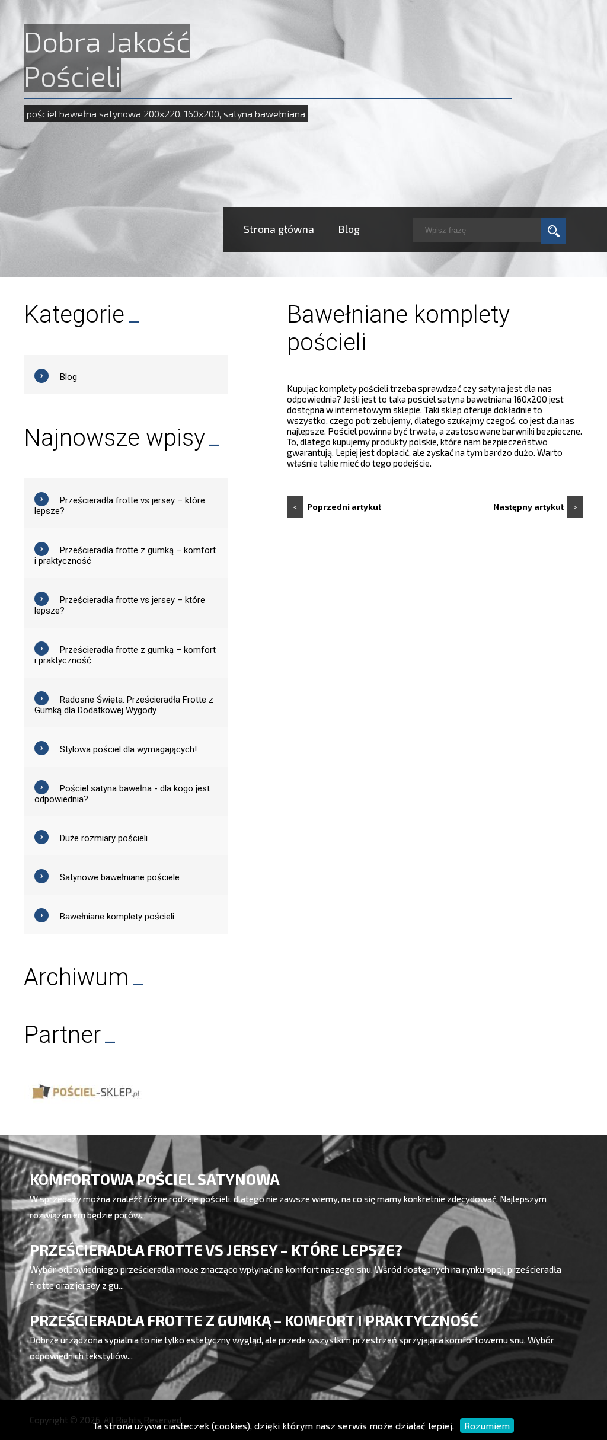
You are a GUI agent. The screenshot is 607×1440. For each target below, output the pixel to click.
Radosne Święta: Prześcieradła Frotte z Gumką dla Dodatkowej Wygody (123, 705)
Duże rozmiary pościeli (104, 838)
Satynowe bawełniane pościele (120, 877)
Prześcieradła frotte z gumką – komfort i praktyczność (254, 1320)
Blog (349, 228)
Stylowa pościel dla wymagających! (128, 749)
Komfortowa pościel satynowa (155, 1179)
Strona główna (279, 228)
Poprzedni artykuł (337, 507)
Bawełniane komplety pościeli (117, 916)
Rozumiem (487, 1425)
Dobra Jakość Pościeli (107, 58)
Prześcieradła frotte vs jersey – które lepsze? (216, 1250)
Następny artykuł (535, 507)
